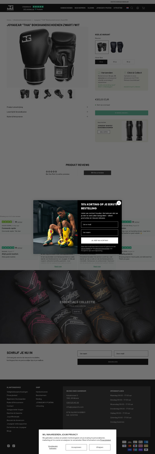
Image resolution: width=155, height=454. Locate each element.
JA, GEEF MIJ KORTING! (99, 240)
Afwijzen (99, 447)
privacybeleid (86, 249)
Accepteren (76, 447)
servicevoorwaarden (102, 249)
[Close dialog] (119, 203)
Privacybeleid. (105, 440)
